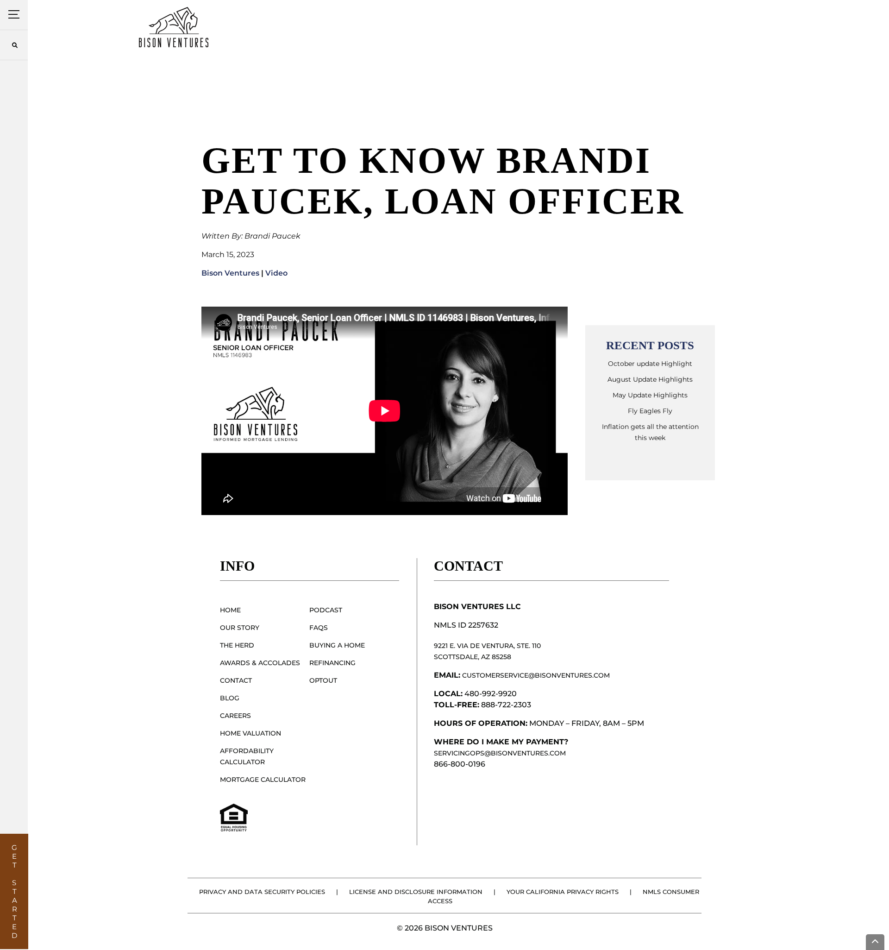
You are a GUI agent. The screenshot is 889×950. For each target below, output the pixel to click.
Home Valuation (250, 733)
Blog (229, 698)
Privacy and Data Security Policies (262, 891)
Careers (235, 715)
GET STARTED (14, 891)
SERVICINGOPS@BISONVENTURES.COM (500, 753)
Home (230, 610)
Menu (14, 14)
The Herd (237, 645)
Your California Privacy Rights (563, 891)
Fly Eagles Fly (650, 411)
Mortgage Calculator (263, 779)
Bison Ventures (230, 273)
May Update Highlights (650, 395)
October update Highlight (650, 363)
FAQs (318, 627)
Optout (323, 680)
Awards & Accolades (260, 663)
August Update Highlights (650, 379)
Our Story (239, 627)
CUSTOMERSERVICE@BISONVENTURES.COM (536, 675)
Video (276, 273)
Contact (236, 680)
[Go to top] (875, 942)
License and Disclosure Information (415, 891)
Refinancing (332, 663)
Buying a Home (337, 645)
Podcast (325, 610)
